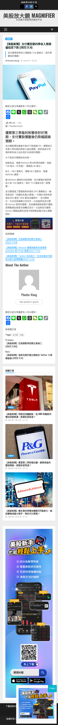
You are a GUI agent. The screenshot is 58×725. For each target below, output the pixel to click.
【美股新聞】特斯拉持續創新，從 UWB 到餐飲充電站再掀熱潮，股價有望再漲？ (29, 393)
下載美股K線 (12, 706)
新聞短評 (9, 39)
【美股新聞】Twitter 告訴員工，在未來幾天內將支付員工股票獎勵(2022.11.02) (28, 258)
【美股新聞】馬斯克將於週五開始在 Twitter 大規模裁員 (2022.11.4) (28, 355)
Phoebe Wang (13, 61)
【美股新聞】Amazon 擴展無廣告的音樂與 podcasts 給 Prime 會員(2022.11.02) (26, 249)
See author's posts (29, 301)
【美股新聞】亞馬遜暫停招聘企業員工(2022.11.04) (23, 343)
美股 (22, 335)
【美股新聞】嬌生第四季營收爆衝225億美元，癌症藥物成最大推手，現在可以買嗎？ (29, 489)
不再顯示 (52, 688)
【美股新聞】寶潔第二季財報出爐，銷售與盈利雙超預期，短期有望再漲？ (29, 441)
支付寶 (15, 335)
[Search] (52, 29)
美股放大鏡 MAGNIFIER (29, 15)
